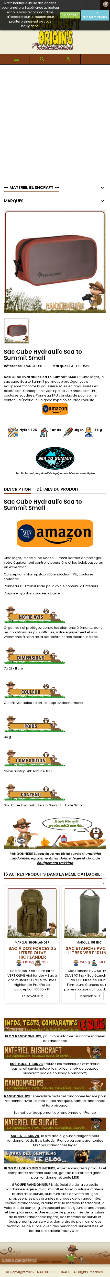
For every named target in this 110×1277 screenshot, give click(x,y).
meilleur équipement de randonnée (48, 1112)
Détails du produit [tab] (58, 489)
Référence (13, 366)
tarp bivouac (56, 1105)
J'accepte (70, 15)
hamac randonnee (89, 1100)
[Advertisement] (55, 122)
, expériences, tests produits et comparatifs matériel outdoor (55, 1170)
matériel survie (67, 853)
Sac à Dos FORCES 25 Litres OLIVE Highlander (32, 952)
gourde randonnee (89, 1207)
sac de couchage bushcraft (63, 1073)
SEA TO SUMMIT (79, 365)
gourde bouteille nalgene (80, 1172)
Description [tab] (17, 489)
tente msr (53, 1203)
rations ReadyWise (64, 1230)
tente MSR (71, 1177)
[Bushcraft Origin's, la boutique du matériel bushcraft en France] (55, 1245)
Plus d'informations (95, 15)
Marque (59, 366)
